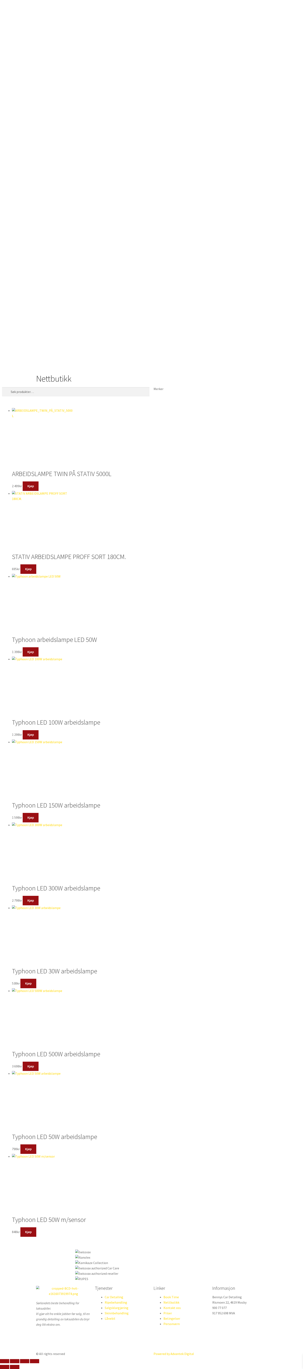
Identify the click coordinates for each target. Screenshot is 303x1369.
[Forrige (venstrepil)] (4, 1367)
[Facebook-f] (41, 1341)
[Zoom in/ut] (4, 1361)
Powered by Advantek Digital (174, 1354)
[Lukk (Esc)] (34, 1361)
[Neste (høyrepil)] (14, 1367)
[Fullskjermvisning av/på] (14, 1361)
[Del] (24, 1361)
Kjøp (30, 486)
